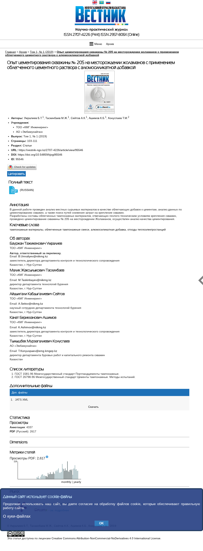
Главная (10, 51)
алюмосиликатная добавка (108, 229)
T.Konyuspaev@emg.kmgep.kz (37, 350)
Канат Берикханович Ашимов (33, 318)
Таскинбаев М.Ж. (56, 118)
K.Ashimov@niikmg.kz (32, 327)
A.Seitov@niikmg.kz (30, 303)
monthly (66, 481)
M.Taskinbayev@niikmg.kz (34, 280)
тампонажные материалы (26, 229)
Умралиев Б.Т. (33, 118)
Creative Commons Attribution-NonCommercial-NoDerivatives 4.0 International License (106, 538)
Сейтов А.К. (78, 118)
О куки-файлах (17, 516)
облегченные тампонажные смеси (67, 229)
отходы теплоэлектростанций (146, 229)
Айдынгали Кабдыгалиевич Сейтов (37, 294)
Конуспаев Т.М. (118, 118)
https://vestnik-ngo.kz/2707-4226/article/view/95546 (51, 150)
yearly (77, 481)
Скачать (93, 406)
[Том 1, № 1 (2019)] (99, 112)
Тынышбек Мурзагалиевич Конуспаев (40, 341)
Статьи (27, 145)
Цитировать (16, 173)
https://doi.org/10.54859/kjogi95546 (40, 154)
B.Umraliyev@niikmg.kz (33, 256)
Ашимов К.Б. (97, 118)
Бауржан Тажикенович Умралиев (36, 243)
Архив (110, 44)
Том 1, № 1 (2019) (42, 51)
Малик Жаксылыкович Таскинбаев (37, 270)
